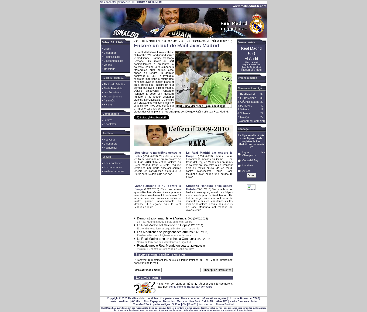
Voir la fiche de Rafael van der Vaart (190, 286)
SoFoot (176, 304)
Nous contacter (190, 298)
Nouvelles (109, 139)
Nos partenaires (113, 167)
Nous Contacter (113, 163)
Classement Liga (113, 60)
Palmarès (109, 100)
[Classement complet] (251, 120)
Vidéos (108, 64)
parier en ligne (161, 304)
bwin (254, 301)
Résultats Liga (112, 56)
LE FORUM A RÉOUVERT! (147, 2)
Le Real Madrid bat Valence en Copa (162, 225)
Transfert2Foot (142, 304)
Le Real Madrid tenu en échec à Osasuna (166, 238)
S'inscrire (124, 2)
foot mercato (206, 304)
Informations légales (214, 298)
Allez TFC (222, 301)
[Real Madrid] (183, 36)
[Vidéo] (257, 69)
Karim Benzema (239, 301)
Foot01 (192, 304)
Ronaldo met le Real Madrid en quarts (163, 245)
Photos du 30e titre (114, 84)
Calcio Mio (208, 301)
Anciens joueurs (112, 96)
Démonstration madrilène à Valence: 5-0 (164, 218)
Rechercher (110, 147)
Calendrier (110, 52)
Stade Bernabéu (113, 88)
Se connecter (108, 2)
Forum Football (225, 304)
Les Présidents (112, 92)
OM (184, 304)
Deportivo (169, 301)
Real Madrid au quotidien (143, 298)
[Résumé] (247, 69)
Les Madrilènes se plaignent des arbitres (165, 232)
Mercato (182, 301)
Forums (108, 120)
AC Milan (136, 301)
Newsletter (110, 124)
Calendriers (110, 143)
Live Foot (194, 301)
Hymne (108, 104)
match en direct (119, 301)
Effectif (107, 48)
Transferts (109, 68)
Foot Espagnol (152, 301)
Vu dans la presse (114, 171)
